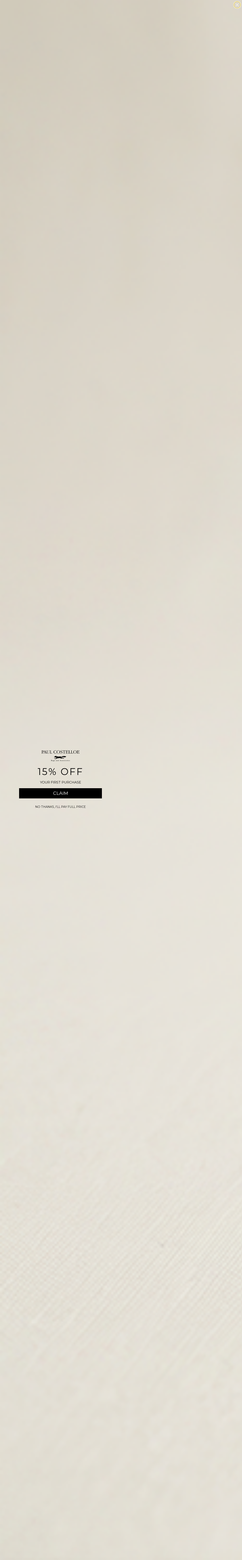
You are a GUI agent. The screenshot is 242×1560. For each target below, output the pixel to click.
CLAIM (60, 793)
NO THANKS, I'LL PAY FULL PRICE (60, 807)
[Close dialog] (237, 5)
